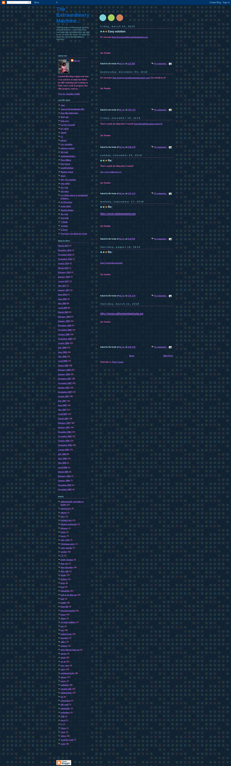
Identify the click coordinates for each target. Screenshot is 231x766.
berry (63, 516)
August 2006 (63, 449)
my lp (63, 661)
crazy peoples (66, 547)
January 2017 (64, 289)
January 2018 (64, 276)
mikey (63, 641)
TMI (63, 716)
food (62, 586)
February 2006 (64, 476)
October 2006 (64, 440)
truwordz (65, 217)
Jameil (63, 132)
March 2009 (63, 312)
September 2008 (65, 338)
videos (63, 735)
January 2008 (64, 374)
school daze (65, 700)
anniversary (66, 508)
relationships (66, 692)
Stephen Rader (67, 210)
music (63, 657)
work (63, 743)
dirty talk (65, 571)
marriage (64, 637)
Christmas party (68, 543)
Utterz (63, 728)
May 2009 (62, 303)
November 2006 (65, 436)
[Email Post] (170, 63)
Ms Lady (64, 152)
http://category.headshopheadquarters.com (131, 77)
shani (63, 175)
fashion (64, 579)
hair (62, 598)
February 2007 (64, 422)
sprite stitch (66, 206)
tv (61, 724)
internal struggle (68, 610)
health (63, 602)
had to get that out (69, 594)
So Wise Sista (66, 202)
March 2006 (63, 471)
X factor (64, 229)
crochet (64, 551)
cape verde (65, 539)
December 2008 (64, 325)
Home (131, 355)
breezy (63, 535)
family (63, 575)
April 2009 (62, 307)
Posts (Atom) (118, 361)
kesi (62, 630)
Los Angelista (66, 144)
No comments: (160, 63)
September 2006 (65, 445)
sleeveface (65, 191)
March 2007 (63, 418)
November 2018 (65, 254)
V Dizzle (64, 221)
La (62, 136)
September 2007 (65, 391)
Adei (63, 105)
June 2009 (62, 298)
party (63, 669)
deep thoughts (67, 567)
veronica (64, 225)
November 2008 (65, 329)
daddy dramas (67, 559)
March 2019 (63, 245)
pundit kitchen (67, 167)
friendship (65, 590)
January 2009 (64, 321)
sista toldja (65, 183)
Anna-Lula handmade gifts (72, 108)
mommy (64, 645)
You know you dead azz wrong (74, 233)
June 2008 (62, 352)
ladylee (63, 140)
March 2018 (63, 267)
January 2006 (64, 480)
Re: (110, 160)
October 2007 (64, 387)
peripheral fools (67, 673)
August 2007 (63, 396)
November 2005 (65, 489)
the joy (77, 60)
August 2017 (63, 281)
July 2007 (62, 400)
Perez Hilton (66, 159)
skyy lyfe (64, 187)
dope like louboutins (69, 112)
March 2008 (63, 365)
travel (63, 720)
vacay (63, 731)
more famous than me (70, 649)
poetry (63, 681)
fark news (65, 120)
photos (63, 677)
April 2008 (62, 360)
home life (64, 606)
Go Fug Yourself (68, 124)
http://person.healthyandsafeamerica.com (130, 36)
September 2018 (65, 258)
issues (63, 614)
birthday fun (66, 520)
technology (65, 712)
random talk (66, 688)
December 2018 (64, 250)
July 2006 (62, 453)
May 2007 (62, 409)
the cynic (64, 213)
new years (65, 665)
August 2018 (63, 263)
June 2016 (62, 294)
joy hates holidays (68, 622)
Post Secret (65, 163)
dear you (64, 563)
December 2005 (64, 484)
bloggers (64, 528)
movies (63, 653)
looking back (66, 633)
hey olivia (65, 128)
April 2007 (62, 413)
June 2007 (62, 405)
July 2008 (62, 347)
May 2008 (62, 356)
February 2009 (64, 316)
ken (62, 626)
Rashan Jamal (67, 171)
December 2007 (64, 378)
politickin (65, 684)
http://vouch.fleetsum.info (111, 262)
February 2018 (64, 272)
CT (62, 555)
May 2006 (62, 462)
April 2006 (62, 467)
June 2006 (62, 458)
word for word (67, 739)
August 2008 (63, 343)
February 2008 (64, 369)
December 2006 (64, 431)
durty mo (65, 116)
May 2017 (62, 285)
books (63, 532)
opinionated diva (68, 156)
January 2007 (64, 427)
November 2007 (65, 383)
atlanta (64, 512)
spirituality (65, 708)
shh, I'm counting (68, 179)
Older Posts (168, 355)
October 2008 (64, 334)
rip (62, 696)
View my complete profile (69, 93)
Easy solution (116, 31)
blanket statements (69, 524)
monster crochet (67, 148)
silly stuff (64, 704)
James (63, 618)
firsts (63, 582)
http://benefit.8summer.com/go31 (148, 123)
